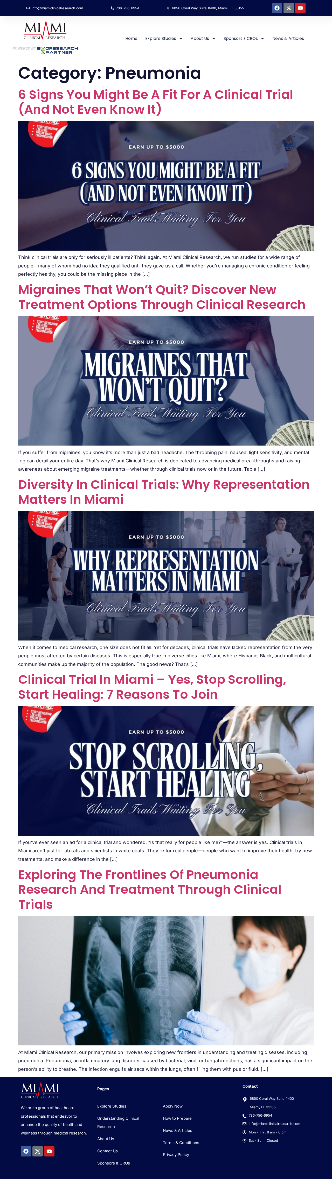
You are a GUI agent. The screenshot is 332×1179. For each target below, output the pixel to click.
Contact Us (107, 1150)
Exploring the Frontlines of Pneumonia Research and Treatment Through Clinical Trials (149, 889)
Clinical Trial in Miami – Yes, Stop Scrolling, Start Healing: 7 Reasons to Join (152, 687)
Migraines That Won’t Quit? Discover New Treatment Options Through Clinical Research (162, 297)
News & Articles (288, 38)
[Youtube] (300, 8)
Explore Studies (160, 38)
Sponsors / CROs (241, 38)
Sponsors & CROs (113, 1163)
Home (131, 38)
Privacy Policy (176, 1154)
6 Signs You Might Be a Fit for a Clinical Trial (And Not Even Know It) (155, 102)
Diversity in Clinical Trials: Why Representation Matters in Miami (164, 492)
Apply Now (173, 1106)
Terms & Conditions (181, 1142)
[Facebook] (277, 8)
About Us (200, 38)
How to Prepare (177, 1118)
